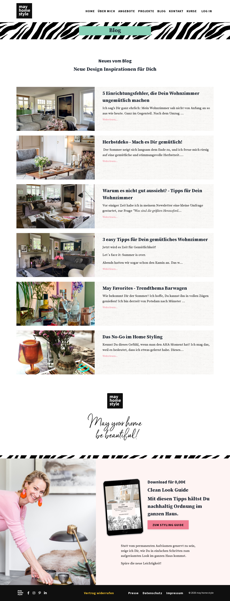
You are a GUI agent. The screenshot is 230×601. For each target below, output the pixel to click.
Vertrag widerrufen (99, 593)
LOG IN (206, 11)
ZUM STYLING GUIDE (168, 525)
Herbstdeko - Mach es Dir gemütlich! (142, 142)
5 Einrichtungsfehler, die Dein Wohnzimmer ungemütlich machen (150, 96)
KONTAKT (176, 11)
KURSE (192, 11)
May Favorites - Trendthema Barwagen (144, 288)
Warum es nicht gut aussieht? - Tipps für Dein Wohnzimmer (152, 194)
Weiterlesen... (110, 119)
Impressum (174, 593)
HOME (90, 11)
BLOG (161, 11)
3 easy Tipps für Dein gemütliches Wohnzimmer (155, 240)
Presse (133, 593)
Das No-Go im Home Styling (132, 337)
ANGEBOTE (126, 11)
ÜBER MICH (106, 11)
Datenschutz (152, 593)
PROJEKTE (146, 11)
